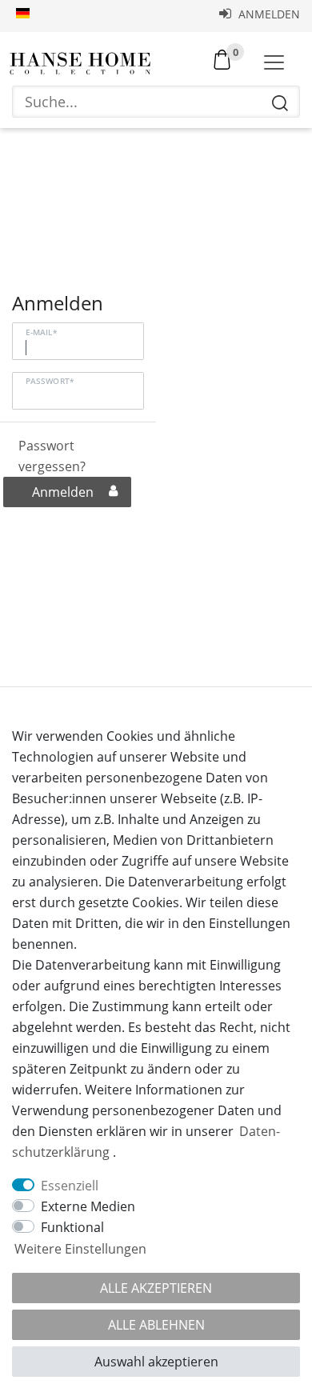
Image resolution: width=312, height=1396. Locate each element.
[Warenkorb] (222, 58)
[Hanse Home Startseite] (80, 63)
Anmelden (267, 14)
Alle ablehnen (156, 1325)
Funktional (72, 1227)
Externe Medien (88, 1206)
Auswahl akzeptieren (156, 1361)
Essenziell (69, 1185)
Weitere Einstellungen (80, 1249)
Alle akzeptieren (156, 1288)
